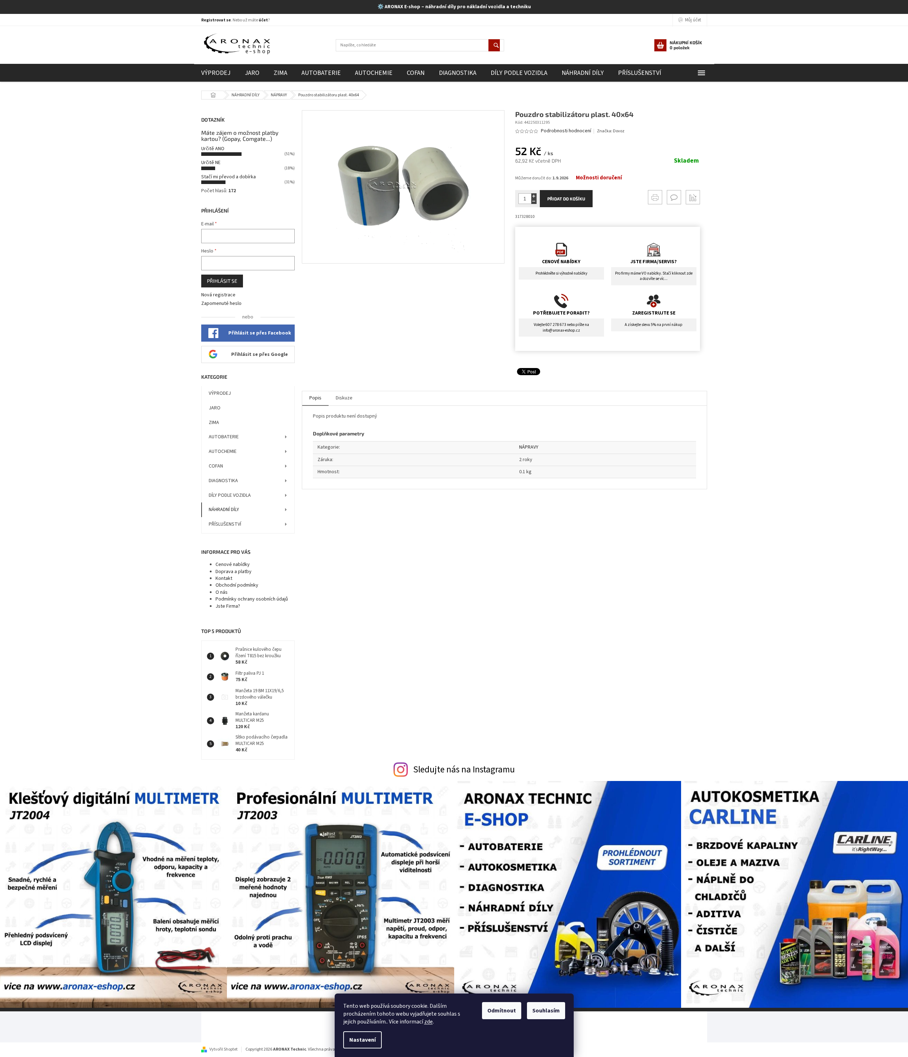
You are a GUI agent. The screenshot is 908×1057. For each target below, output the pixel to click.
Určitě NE (210, 162)
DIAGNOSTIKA (223, 480)
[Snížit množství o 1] (534, 201)
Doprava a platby (233, 571)
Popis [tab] (315, 398)
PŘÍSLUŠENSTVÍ (225, 524)
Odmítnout (501, 1011)
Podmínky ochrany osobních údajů (251, 599)
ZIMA (214, 422)
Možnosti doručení (599, 178)
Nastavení (362, 1040)
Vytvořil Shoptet (223, 1049)
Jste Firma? (227, 606)
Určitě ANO (212, 148)
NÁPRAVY (528, 447)
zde (428, 1022)
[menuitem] (216, 73)
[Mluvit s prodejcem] (674, 197)
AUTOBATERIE (224, 436)
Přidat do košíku (566, 198)
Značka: (610, 131)
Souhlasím (546, 1011)
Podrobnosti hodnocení (566, 131)
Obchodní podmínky (236, 585)
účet (263, 20)
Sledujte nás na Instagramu (464, 769)
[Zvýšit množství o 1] (534, 196)
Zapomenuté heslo (221, 303)
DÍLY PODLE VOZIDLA (230, 495)
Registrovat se (216, 20)
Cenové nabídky (232, 564)
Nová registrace (218, 295)
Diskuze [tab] (344, 398)
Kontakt (223, 578)
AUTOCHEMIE (223, 451)
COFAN (216, 466)
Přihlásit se (222, 281)
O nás (221, 592)
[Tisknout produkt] (655, 197)
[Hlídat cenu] (693, 197)
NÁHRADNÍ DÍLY (224, 509)
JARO (214, 408)
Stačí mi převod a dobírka (228, 176)
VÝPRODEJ (220, 393)
